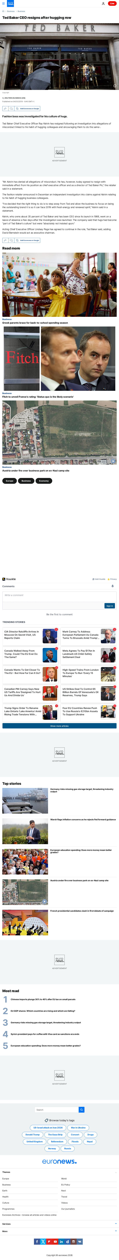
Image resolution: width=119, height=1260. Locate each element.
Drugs (91, 1134)
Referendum (57, 1141)
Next (63, 1190)
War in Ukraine (78, 1127)
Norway (52, 1148)
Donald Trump (33, 1134)
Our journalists (68, 1209)
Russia (67, 1148)
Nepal (90, 1141)
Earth (4, 1190)
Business (11, 11)
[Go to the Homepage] (10, 3)
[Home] (3, 11)
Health (5, 1196)
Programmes (8, 1209)
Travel (64, 1196)
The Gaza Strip (55, 1134)
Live (112, 3)
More (4, 1231)
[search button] (81, 1110)
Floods (75, 1141)
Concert (75, 1134)
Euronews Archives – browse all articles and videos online (29, 1215)
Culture (5, 1203)
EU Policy (65, 1184)
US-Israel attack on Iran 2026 (48, 1127)
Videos (64, 1203)
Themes (6, 1172)
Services (6, 1224)
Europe (9, 480)
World (64, 1178)
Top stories (11, 783)
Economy (44, 480)
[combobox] (59, 1110)
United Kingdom (35, 1141)
